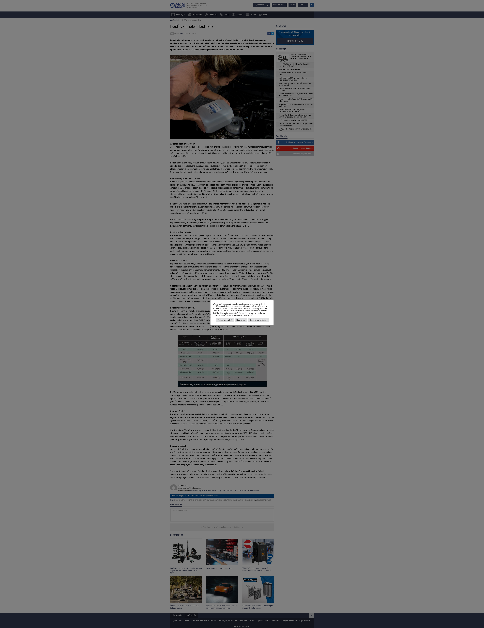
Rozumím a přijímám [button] (258, 320)
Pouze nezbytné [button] (225, 320)
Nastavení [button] (240, 320)
